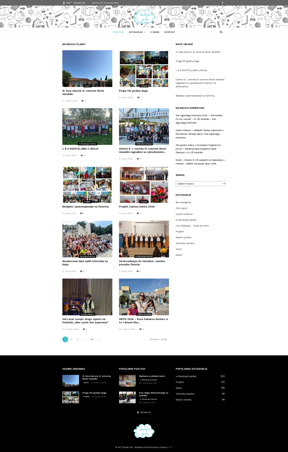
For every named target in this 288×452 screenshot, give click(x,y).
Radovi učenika (87, 314)
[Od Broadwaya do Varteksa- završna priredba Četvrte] (144, 239)
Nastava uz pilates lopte (152, 376)
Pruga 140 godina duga (133, 90)
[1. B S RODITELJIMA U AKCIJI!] (87, 126)
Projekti (144, 86)
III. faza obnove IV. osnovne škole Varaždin (198, 52)
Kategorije (136, 32)
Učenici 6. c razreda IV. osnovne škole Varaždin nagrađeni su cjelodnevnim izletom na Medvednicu (200, 83)
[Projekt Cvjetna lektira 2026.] (144, 184)
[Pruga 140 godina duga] (144, 68)
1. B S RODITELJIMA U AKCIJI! (80, 148)
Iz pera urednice (184, 214)
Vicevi (179, 249)
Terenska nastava (144, 144)
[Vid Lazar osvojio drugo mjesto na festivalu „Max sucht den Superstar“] (87, 297)
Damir (179, 160)
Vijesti (87, 86)
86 (91, 339)
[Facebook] (222, 3)
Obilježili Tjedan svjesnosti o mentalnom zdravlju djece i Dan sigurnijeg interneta (200, 134)
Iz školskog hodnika (87, 144)
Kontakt (169, 32)
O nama (154, 32)
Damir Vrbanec (183, 130)
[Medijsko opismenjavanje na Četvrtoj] (87, 184)
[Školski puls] (144, 23)
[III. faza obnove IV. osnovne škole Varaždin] (87, 68)
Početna (118, 32)
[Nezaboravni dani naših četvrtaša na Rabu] (87, 239)
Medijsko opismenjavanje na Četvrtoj (85, 206)
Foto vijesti (181, 208)
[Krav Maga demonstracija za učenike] (127, 397)
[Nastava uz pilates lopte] (127, 381)
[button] (220, 32)
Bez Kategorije (183, 202)
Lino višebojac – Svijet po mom (192, 225)
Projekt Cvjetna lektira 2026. (137, 206)
